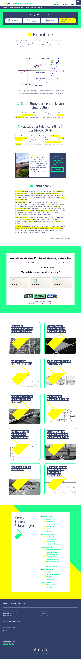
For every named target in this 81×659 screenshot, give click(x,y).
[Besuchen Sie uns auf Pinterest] (46, 645)
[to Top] (77, 657)
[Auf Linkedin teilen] (10, 638)
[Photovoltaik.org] (18, 3)
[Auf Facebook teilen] (4, 638)
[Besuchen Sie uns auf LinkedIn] (42, 645)
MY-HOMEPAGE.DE (43, 649)
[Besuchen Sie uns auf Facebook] (38, 645)
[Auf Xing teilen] (13, 638)
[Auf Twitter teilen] (7, 638)
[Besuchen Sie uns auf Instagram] (34, 645)
